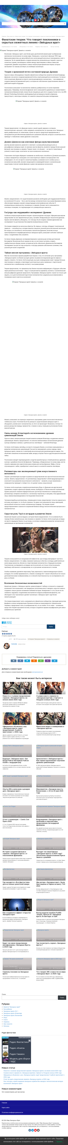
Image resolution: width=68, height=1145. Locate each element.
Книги (6, 1020)
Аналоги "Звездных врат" (12, 1007)
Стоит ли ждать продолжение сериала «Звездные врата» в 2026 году (27, 1079)
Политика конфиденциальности (12, 1112)
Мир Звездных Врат (31, 13)
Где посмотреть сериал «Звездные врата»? (51, 944)
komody (14, 644)
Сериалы (6, 1022)
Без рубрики (8, 1009)
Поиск (4, 994)
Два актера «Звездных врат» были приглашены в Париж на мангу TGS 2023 (50, 884)
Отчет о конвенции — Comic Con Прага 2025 (16, 820)
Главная (4, 1103)
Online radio (5, 1037)
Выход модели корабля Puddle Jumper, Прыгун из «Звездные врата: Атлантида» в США (48, 914)
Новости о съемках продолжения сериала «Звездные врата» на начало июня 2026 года (16, 698)
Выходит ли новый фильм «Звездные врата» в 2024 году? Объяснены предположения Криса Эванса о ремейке (50, 854)
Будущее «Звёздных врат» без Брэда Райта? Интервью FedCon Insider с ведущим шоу (16, 760)
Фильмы (6, 1026)
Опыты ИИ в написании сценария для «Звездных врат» (16, 790)
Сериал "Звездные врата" (37, 639)
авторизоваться (37, 672)
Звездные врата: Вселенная (13, 1015)
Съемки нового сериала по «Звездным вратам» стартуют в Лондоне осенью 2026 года (49, 698)
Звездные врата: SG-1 (11, 1011)
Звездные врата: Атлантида (13, 1013)
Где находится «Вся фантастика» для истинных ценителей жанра (16, 883)
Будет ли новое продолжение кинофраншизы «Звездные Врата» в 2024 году (17, 945)
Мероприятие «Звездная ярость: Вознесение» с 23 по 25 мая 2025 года (49, 791)
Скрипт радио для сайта (25, 1037)
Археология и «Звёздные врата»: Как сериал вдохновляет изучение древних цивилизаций (50, 760)
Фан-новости (44, 46)
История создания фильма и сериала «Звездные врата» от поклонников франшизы (15, 853)
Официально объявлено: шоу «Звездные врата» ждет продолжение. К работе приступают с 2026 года (15, 729)
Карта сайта (5, 1107)
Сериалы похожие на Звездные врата (16, 973)
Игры (5, 1017)
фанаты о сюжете (53, 639)
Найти (51, 626)
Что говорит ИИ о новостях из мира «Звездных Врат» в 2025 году (51, 973)
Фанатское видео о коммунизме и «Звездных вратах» (50, 727)
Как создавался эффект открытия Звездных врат (17, 914)
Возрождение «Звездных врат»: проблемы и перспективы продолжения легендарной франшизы (49, 822)
